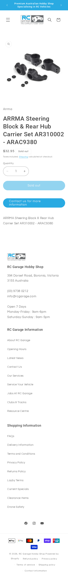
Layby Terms (15, 480)
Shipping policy (47, 565)
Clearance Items (18, 497)
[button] (8, 19)
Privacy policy (49, 559)
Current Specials (18, 489)
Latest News (15, 358)
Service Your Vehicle (20, 384)
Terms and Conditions (21, 453)
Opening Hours (16, 349)
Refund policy (30, 559)
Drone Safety (15, 506)
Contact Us (14, 366)
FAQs (10, 436)
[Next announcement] (61, 5)
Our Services (15, 375)
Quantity (8, 163)
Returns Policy (16, 471)
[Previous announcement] (7, 5)
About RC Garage (18, 340)
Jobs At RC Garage (19, 393)
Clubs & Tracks (16, 402)
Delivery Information (20, 444)
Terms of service (26, 565)
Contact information (36, 571)
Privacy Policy (16, 462)
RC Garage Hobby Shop (32, 554)
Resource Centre (18, 411)
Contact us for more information (25, 203)
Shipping (23, 157)
